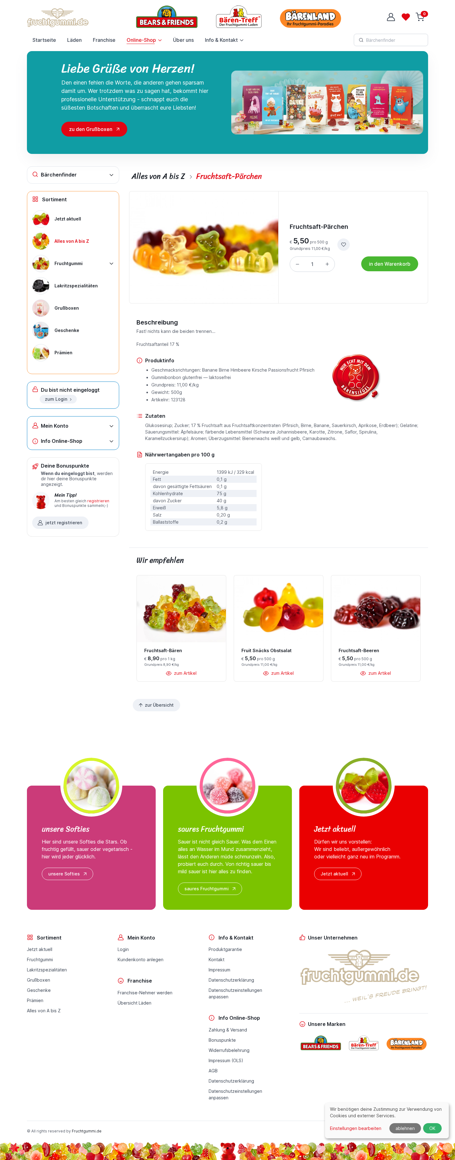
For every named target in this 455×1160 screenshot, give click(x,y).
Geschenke (39, 990)
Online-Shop (141, 40)
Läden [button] (74, 40)
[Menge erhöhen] (327, 264)
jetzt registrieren (64, 522)
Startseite (44, 40)
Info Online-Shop (61, 441)
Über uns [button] (183, 40)
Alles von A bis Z (44, 1010)
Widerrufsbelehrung (229, 1050)
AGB (213, 1070)
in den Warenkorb (389, 264)
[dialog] (387, 1120)
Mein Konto (54, 426)
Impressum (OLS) (226, 1060)
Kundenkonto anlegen (140, 959)
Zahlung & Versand (228, 1029)
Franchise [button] (104, 40)
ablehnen (405, 1128)
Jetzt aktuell (334, 873)
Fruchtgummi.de (87, 1131)
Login (123, 949)
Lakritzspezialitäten (47, 969)
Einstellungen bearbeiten (355, 1128)
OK (432, 1128)
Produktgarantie (225, 949)
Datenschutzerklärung (231, 980)
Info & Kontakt (221, 40)
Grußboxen (38, 980)
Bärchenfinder (59, 175)
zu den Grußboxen (90, 129)
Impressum (219, 969)
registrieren (98, 501)
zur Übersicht (159, 705)
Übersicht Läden (134, 1002)
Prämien (35, 1000)
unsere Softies (64, 873)
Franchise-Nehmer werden (145, 992)
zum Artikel (185, 673)
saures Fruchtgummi (206, 888)
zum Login (56, 399)
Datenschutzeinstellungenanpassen (235, 993)
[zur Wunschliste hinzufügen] (343, 244)
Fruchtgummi (40, 959)
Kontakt (216, 959)
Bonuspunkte (222, 1040)
